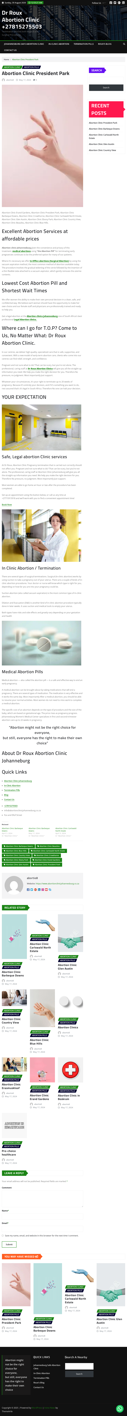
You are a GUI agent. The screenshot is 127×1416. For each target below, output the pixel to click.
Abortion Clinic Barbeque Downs (19, 846)
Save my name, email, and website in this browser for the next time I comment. (42, 1235)
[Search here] (124, 44)
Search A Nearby (76, 1357)
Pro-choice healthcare (9, 1152)
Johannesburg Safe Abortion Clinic (24, 44)
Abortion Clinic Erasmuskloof (11, 1086)
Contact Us (10, 50)
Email (5, 1223)
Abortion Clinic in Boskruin (69, 1097)
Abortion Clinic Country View (18, 855)
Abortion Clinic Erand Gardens (47, 860)
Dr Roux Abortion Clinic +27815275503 (22, 19)
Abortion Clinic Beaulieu (50, 846)
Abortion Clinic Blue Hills (16, 851)
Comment (7, 1187)
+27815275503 (10, 805)
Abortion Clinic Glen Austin (17, 864)
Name (5, 1210)
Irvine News (49, 1407)
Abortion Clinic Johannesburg (18, 781)
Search (96, 70)
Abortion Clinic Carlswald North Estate (49, 851)
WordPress (37, 1407)
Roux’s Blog (104, 44)
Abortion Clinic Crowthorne (47, 855)
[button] (120, 1409)
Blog (6, 795)
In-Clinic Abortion (58, 44)
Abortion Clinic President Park (25, 59)
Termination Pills (84, 44)
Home (6, 59)
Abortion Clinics (68, 1027)
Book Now (7, 504)
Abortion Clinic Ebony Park (17, 860)
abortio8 (10, 80)
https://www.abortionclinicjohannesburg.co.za (57, 883)
